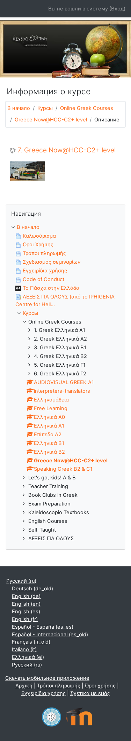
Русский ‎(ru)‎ (21, 581)
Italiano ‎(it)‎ (24, 649)
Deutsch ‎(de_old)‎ (32, 588)
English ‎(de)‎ (26, 596)
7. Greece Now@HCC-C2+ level (66, 150)
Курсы (45, 108)
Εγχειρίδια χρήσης (43, 693)
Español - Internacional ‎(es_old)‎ (50, 634)
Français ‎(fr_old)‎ (31, 642)
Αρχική (23, 686)
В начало (18, 108)
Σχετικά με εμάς (90, 693)
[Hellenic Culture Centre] (51, 716)
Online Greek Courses (86, 108)
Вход (117, 9)
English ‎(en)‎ (26, 604)
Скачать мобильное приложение (47, 678)
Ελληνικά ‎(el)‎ (28, 657)
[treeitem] (65, 383)
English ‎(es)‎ (26, 611)
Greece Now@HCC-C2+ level (51, 120)
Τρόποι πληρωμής (58, 686)
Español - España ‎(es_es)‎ (42, 627)
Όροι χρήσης (100, 686)
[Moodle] (79, 716)
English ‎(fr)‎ (25, 619)
